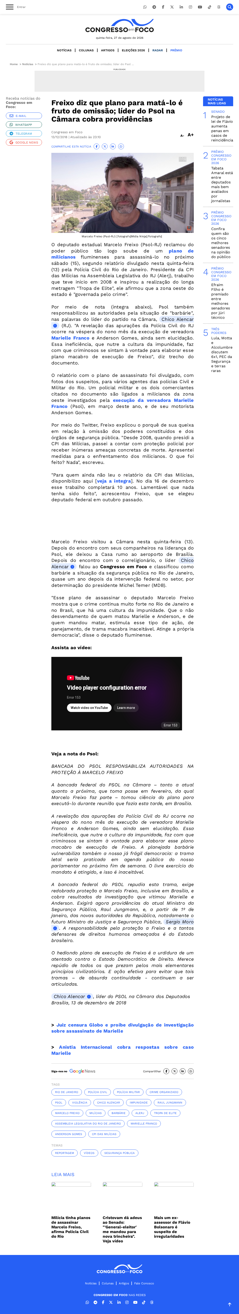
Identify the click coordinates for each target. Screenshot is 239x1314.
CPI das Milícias (104, 1134)
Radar (157, 50)
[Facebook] (163, 7)
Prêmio (176, 50)
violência (79, 1102)
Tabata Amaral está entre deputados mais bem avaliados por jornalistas (222, 184)
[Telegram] (154, 7)
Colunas (86, 50)
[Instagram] (190, 7)
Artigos (107, 50)
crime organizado (164, 1092)
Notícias (64, 50)
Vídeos (89, 1153)
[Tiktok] (209, 7)
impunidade (139, 1102)
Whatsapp (23, 124)
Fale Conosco (144, 1283)
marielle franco (144, 1123)
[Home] (119, 25)
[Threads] (218, 7)
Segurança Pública (119, 1153)
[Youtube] (200, 7)
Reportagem (64, 1153)
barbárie (119, 1113)
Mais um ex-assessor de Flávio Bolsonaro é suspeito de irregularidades (172, 1227)
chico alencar (108, 1102)
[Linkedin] (181, 7)
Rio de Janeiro (66, 1092)
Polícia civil (97, 1092)
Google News (26, 142)
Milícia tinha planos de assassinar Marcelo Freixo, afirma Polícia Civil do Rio (70, 1227)
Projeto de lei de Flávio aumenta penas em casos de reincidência (222, 128)
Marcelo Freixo (67, 1113)
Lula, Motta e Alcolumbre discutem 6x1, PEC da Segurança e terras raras (221, 354)
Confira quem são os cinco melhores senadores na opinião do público (221, 243)
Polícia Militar (128, 1092)
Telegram (24, 133)
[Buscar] (229, 7)
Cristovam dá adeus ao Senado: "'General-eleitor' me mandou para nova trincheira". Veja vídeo (122, 1229)
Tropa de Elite (165, 1113)
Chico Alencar (69, 996)
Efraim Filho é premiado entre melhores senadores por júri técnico (220, 301)
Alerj (139, 1113)
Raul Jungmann (170, 1102)
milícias (95, 1113)
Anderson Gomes (68, 1134)
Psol (58, 1102)
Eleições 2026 (133, 50)
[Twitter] (172, 7)
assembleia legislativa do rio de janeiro (88, 1123)
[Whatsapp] (145, 7)
